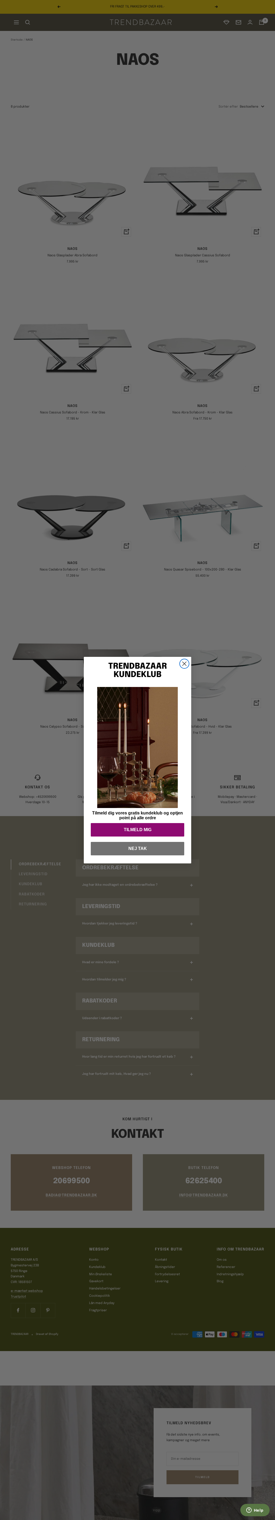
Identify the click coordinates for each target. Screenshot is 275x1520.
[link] (137, 747)
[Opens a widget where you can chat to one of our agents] (255, 1510)
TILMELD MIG (137, 829)
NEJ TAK (137, 848)
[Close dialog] (184, 663)
